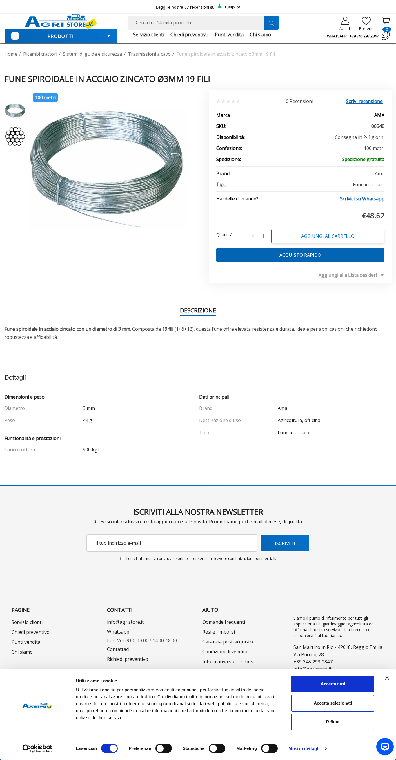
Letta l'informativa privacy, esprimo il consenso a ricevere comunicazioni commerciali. (201, 558)
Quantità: (224, 234)
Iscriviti (285, 543)
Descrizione (198, 310)
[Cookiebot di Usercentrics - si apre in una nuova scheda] (37, 748)
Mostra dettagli (303, 748)
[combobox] (203, 22)
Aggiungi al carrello (328, 236)
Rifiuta (332, 721)
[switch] (163, 748)
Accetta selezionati (333, 703)
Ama (379, 115)
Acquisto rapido (300, 255)
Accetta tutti (333, 683)
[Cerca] (271, 22)
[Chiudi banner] (387, 678)
